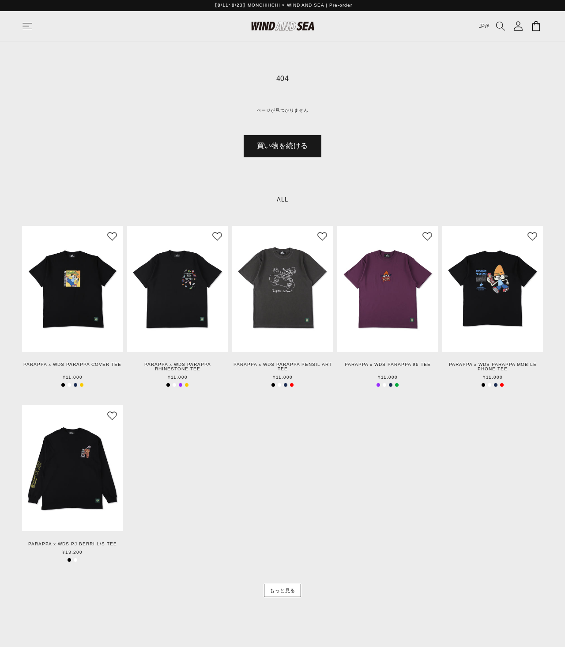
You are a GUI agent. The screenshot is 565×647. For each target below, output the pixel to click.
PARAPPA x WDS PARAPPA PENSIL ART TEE (283, 366)
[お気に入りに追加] (112, 236)
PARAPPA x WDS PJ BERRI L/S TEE (72, 544)
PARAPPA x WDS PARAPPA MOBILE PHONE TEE (493, 366)
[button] (36, 26)
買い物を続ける (282, 145)
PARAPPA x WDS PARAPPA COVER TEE (72, 364)
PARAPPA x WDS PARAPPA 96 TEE (388, 364)
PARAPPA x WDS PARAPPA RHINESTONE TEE (177, 366)
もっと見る (282, 590)
